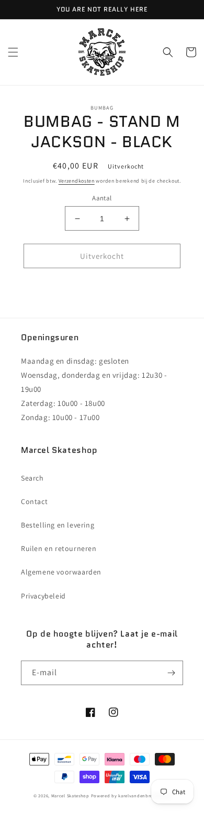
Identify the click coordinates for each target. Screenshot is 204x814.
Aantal (101, 198)
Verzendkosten (77, 180)
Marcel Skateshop (70, 795)
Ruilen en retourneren (59, 548)
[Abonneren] (171, 673)
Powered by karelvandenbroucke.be (131, 795)
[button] (13, 52)
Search (32, 478)
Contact (34, 501)
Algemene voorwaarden (61, 572)
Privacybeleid (43, 596)
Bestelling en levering (57, 525)
